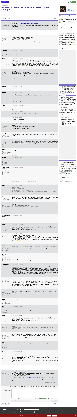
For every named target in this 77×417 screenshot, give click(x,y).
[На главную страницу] (5, 2)
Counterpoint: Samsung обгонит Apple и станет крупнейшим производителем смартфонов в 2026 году (68, 100)
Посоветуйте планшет (64, 41)
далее (9, 18)
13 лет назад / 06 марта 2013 (17, 315)
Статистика (41, 411)
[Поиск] (68, 2)
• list (41, 386)
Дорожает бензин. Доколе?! (65, 15)
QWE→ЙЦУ (13, 388)
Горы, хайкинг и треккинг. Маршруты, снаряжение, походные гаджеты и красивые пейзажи (68, 89)
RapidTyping (22, 372)
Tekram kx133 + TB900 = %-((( (65, 173)
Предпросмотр (26, 400)
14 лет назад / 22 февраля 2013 (18, 306)
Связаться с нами (23, 411)
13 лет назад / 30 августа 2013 (17, 342)
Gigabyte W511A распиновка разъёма (68, 92)
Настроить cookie (31, 412)
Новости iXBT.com (63, 95)
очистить (22, 388)
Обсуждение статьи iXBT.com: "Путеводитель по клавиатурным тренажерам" (25, 8)
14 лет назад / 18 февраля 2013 (17, 299)
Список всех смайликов (7, 388)
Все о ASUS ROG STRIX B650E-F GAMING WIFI (69, 86)
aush (13, 109)
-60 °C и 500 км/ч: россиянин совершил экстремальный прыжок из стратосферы (67, 119)
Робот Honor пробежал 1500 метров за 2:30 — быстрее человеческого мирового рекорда (68, 103)
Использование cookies (24, 412)
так (20, 328)
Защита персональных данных (39, 412)
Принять (49, 415)
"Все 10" (22, 88)
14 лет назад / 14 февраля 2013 (17, 157)
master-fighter (15, 155)
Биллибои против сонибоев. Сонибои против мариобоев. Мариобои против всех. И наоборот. (68, 48)
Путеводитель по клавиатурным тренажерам (29, 23)
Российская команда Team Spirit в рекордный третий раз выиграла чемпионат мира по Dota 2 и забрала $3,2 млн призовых (68, 97)
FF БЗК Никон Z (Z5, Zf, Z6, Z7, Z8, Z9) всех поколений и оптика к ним (67, 35)
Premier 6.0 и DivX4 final (65, 170)
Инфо (53, 21)
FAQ (37, 411)
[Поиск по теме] (56, 18)
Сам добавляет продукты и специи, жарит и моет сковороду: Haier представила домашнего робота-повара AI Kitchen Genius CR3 (68, 110)
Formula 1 (62, 18)
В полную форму (55, 400)
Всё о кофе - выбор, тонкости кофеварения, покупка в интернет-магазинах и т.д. (68, 40)
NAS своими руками (64, 45)
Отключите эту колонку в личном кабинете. (67, 181)
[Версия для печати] (54, 18)
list (43, 386)
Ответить (56, 21)
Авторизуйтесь (14, 400)
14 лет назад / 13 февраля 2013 (17, 21)
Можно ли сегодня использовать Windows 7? (68, 33)
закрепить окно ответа (8, 390)
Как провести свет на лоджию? (66, 22)
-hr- (53, 386)
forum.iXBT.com (42, 414)
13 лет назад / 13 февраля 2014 (17, 370)
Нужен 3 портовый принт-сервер (66, 171)
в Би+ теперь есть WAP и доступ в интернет (68, 162)
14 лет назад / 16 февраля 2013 (17, 264)
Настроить (54, 415)
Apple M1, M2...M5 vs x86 (64, 21)
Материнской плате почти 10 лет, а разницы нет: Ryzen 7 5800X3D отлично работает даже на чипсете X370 (68, 121)
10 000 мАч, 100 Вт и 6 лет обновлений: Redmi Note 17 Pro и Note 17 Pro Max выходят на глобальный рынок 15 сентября (68, 117)
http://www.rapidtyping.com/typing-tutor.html (31, 377)
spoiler (31, 386)
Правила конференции (30, 411)
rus (54, 386)
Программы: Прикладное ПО (5, 5)
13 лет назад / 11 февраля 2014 (17, 351)
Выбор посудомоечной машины (66, 44)
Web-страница (4, 348)
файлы (20, 388)
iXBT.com (22, 414)
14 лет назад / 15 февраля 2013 (17, 233)
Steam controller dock (65, 91)
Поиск (35, 411)
